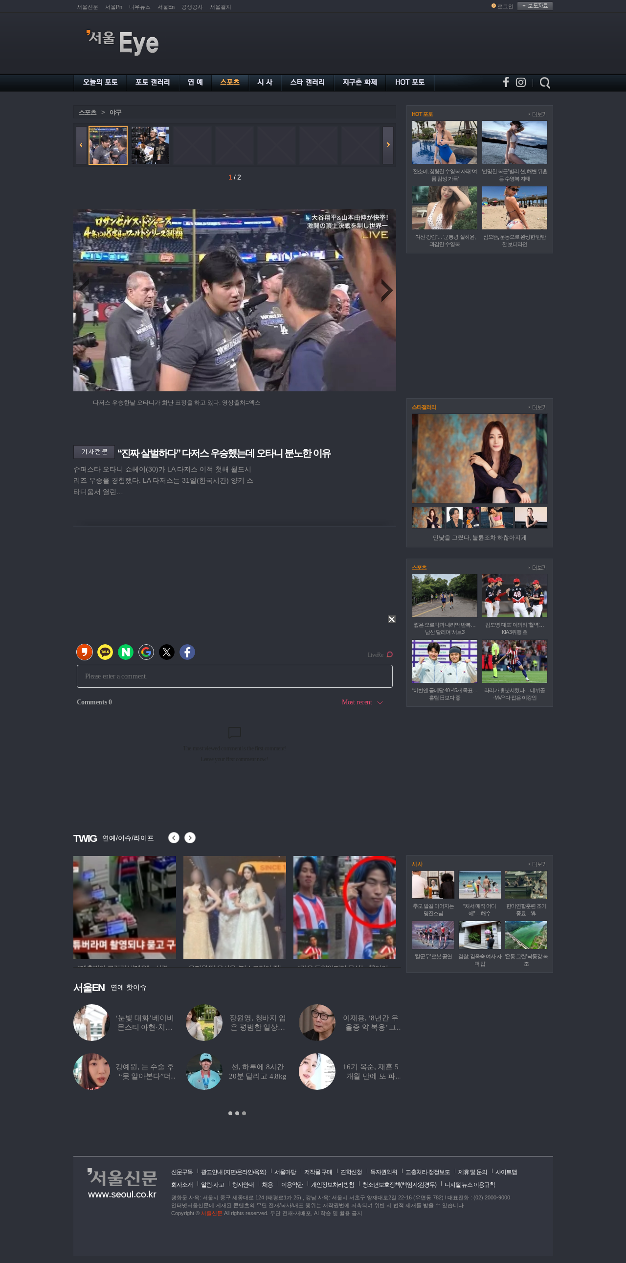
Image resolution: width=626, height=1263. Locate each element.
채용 (267, 1184)
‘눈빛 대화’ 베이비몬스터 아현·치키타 (144, 1027)
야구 (115, 112)
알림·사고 (212, 1184)
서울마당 (285, 1172)
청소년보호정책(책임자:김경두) (399, 1184)
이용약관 (292, 1184)
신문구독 (182, 1172)
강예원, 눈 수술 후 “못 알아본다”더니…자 (144, 1076)
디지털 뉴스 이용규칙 (470, 1184)
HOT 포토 (422, 114)
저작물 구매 (318, 1172)
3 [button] (244, 1113)
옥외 (259, 1172)
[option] (237, 1060)
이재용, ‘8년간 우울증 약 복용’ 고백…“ (370, 1027)
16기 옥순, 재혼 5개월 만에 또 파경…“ (370, 1076)
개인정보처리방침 (332, 1184)
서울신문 (87, 7)
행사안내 (243, 1184)
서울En (166, 7)
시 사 (417, 864)
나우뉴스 (140, 7)
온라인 (245, 1172)
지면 (230, 1172)
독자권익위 (383, 1172)
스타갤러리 (424, 407)
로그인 (505, 6)
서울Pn (113, 7)
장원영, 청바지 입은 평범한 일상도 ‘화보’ (257, 1027)
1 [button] (230, 1113)
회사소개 (182, 1184)
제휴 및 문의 (472, 1172)
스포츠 (87, 112)
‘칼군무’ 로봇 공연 (433, 956)
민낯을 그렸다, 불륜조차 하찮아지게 (480, 537)
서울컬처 (220, 7)
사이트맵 (506, 1172)
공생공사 (192, 7)
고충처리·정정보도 (427, 1172)
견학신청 (351, 1172)
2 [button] (237, 1113)
